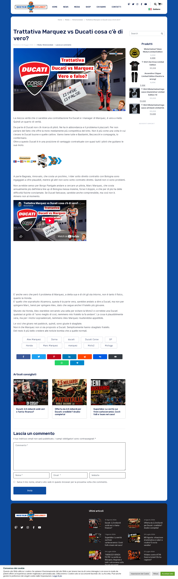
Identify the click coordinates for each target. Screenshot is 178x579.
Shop (88, 7)
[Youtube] (146, 4)
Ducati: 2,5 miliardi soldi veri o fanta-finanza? (113, 525)
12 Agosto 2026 (110, 520)
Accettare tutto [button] (167, 574)
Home (54, 7)
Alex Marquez (34, 339)
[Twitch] (129, 4)
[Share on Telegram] (77, 362)
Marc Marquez (50, 345)
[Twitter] (133, 4)
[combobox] (154, 9)
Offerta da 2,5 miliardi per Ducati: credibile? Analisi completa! (153, 525)
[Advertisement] (147, 172)
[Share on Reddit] (85, 356)
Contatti (116, 7)
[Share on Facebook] (23, 356)
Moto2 (91, 345)
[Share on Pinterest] (54, 356)
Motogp (109, 345)
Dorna (54, 339)
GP (110, 339)
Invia (29, 490)
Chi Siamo (101, 7)
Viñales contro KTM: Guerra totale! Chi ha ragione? (152, 557)
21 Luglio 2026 (149, 551)
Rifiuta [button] (155, 574)
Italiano (156, 9)
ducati (71, 339)
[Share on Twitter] (39, 356)
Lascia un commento (63, 45)
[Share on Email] (115, 356)
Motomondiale (48, 45)
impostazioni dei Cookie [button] (140, 574)
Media (77, 7)
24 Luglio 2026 (110, 551)
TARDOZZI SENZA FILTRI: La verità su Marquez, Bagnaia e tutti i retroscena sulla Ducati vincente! (114, 560)
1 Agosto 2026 (110, 534)
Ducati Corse (92, 339)
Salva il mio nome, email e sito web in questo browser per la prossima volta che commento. (62, 482)
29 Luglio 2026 (149, 534)
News (65, 7)
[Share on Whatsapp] (62, 362)
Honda (29, 345)
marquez (72, 345)
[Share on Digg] (100, 356)
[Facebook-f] (141, 4)
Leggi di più (57, 576)
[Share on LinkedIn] (69, 356)
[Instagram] (137, 4)
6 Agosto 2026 (149, 520)
